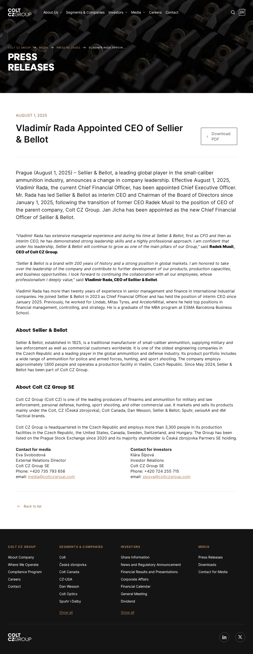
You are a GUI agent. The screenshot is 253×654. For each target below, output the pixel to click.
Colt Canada (69, 572)
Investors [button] (115, 12)
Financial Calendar (135, 586)
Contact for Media (213, 572)
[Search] (233, 12)
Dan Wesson (69, 586)
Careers (155, 12)
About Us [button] (50, 12)
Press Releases (210, 557)
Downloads (207, 564)
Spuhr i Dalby (70, 601)
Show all (66, 612)
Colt (62, 557)
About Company (21, 557)
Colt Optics (68, 594)
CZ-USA (65, 579)
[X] (240, 637)
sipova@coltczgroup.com (166, 476)
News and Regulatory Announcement (151, 564)
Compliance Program (25, 572)
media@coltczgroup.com (51, 476)
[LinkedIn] (224, 637)
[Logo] (19, 12)
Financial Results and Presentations (149, 572)
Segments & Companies (85, 12)
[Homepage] (19, 637)
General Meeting (134, 594)
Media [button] (136, 12)
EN (242, 12)
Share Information (135, 557)
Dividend (128, 601)
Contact (172, 12)
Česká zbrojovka (72, 564)
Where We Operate (23, 564)
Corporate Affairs (134, 579)
